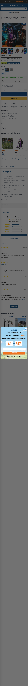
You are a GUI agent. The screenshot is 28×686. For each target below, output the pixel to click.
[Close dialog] (26, 329)
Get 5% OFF (14, 353)
